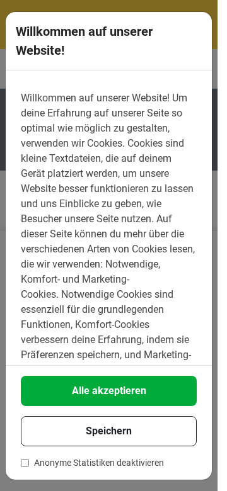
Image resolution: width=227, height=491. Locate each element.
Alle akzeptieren (109, 391)
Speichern (109, 431)
